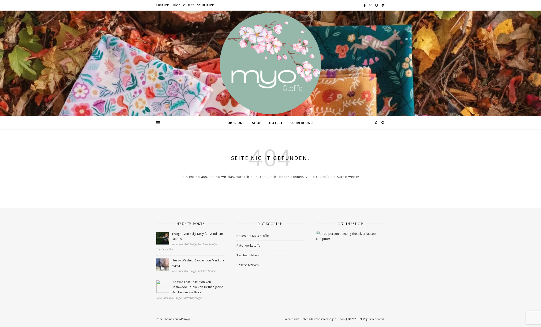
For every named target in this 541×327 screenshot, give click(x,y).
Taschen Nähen (247, 255)
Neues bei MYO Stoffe (252, 236)
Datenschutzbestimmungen (318, 319)
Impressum (292, 319)
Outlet (188, 5)
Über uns (163, 5)
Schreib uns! (206, 5)
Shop (176, 5)
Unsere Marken (247, 265)
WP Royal (185, 319)
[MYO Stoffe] (270, 63)
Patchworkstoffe (248, 245)
